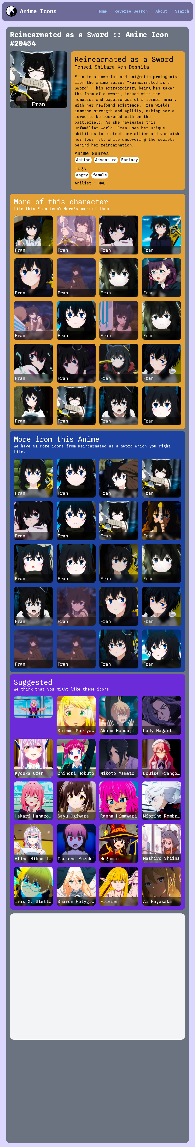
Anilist (83, 183)
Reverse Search (131, 11)
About (161, 11)
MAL (102, 183)
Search (182, 11)
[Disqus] (97, 976)
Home (102, 11)
